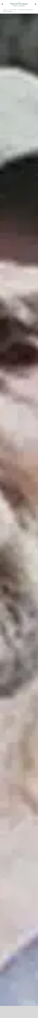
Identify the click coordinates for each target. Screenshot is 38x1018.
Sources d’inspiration (15, 518)
